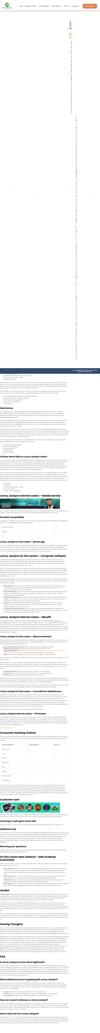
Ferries (66, 6)
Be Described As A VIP (6, 728)
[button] (31, 6)
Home (21, 6)
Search (97, 13)
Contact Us (75, 6)
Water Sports (56, 6)
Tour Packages (44, 6)
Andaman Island (30, 6)
